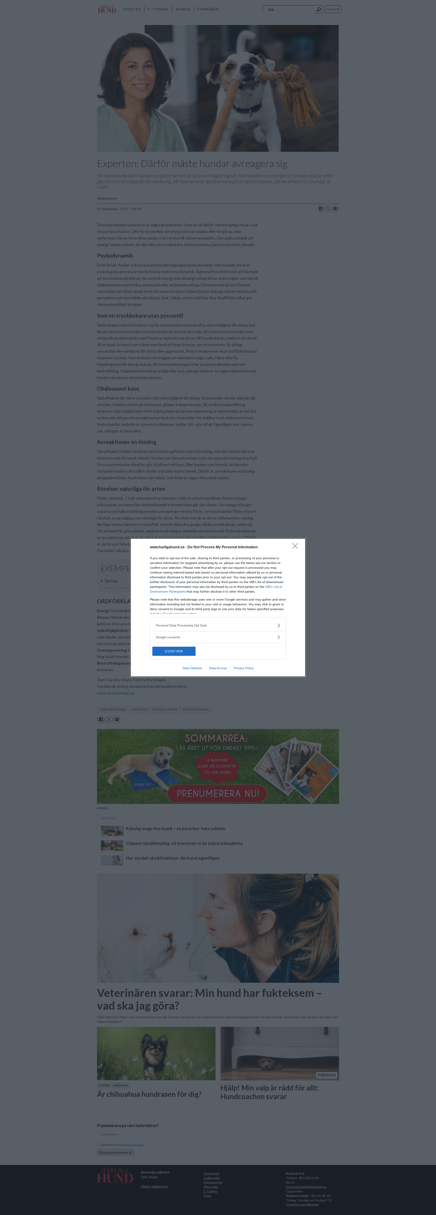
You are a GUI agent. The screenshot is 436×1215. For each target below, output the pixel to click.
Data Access (218, 668)
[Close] (296, 547)
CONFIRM (174, 651)
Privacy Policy (244, 668)
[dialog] (218, 608)
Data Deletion (192, 668)
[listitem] (218, 625)
